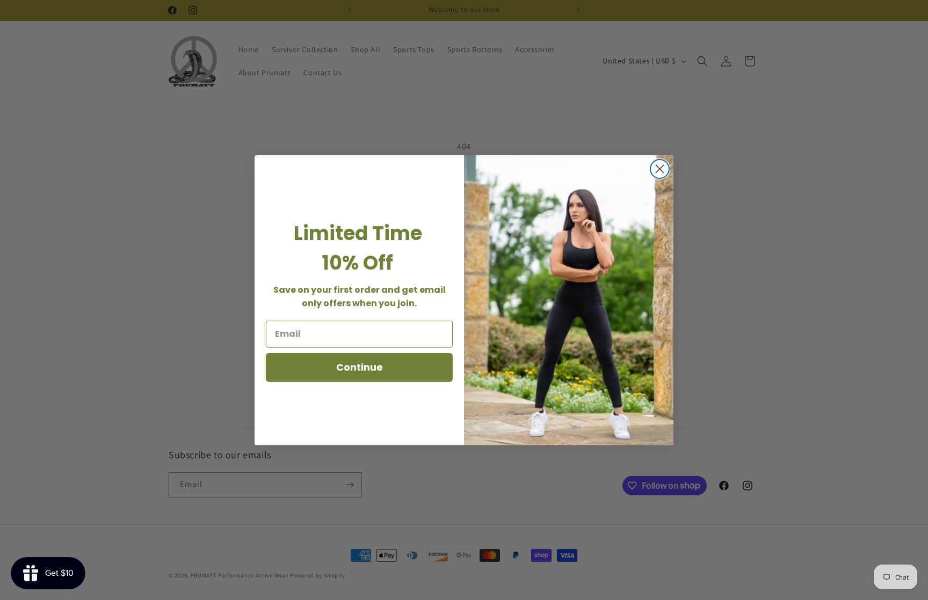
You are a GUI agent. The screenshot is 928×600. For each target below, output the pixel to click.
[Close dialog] (659, 169)
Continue (359, 367)
